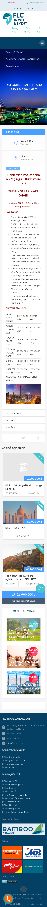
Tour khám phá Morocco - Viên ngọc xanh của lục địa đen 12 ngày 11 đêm (24, 662)
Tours (19, 52)
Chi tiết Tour (12, 132)
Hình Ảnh (10, 427)
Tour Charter (10, 788)
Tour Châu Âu (10, 791)
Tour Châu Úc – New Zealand (18, 798)
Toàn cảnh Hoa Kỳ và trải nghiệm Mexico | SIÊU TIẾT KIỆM (20, 579)
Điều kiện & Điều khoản (14, 904)
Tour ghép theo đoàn (14, 760)
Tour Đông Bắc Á (12, 808)
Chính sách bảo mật (34, 904)
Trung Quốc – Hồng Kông (16, 812)
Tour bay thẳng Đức (13, 784)
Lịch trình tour (14, 413)
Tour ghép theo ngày (14, 764)
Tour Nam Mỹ (10, 805)
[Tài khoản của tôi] (28, 8)
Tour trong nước (12, 757)
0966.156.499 (18, 3)
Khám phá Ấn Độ (15, 528)
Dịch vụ (10, 420)
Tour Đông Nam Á (13, 802)
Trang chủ (10, 52)
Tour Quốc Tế (13, 169)
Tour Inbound (10, 767)
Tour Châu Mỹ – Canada (15, 795)
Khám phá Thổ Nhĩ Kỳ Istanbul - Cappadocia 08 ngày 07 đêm (24, 688)
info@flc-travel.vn (37, 3)
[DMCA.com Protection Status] (9, 881)
